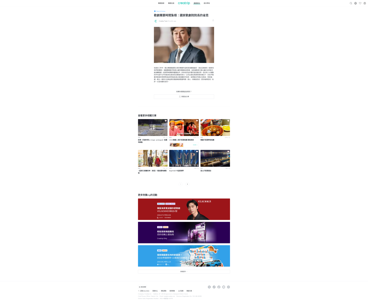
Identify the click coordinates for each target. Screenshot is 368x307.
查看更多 (183, 271)
